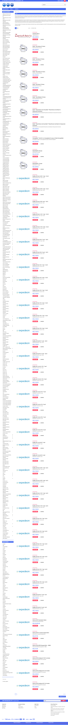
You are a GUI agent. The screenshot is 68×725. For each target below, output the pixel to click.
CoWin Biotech (5, 664)
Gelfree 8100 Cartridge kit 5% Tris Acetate (41, 670)
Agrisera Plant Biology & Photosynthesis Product (6, 47)
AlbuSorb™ (4, 273)
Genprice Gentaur (5, 635)
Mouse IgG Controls (6, 462)
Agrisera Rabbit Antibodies (6, 51)
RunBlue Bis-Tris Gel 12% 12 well (39, 404)
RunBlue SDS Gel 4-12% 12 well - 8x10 (40, 506)
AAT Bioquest (5, 559)
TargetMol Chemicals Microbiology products (6, 171)
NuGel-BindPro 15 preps (37, 163)
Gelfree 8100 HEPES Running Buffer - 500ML (42, 645)
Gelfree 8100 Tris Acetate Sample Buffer (41, 632)
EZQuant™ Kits (5, 373)
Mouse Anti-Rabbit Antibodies (5, 459)
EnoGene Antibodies (6, 352)
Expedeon (4, 625)
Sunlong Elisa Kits (5, 523)
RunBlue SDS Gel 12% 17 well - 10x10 (40, 290)
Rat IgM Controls (5, 505)
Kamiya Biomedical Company (7, 603)
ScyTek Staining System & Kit (7, 230)
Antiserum (4, 284)
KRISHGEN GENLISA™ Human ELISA (7, 442)
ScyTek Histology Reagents (7, 225)
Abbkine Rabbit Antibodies (6, 203)
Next (64, 694)
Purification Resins (5, 482)
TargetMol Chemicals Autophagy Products (6, 166)
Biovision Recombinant (6, 294)
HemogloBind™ (5, 408)
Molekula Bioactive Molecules (5, 129)
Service (4, 156)
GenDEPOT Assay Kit (6, 64)
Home (16, 11)
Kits (3, 439)
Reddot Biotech (5, 582)
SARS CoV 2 (4, 517)
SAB (3, 545)
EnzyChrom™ (4, 353)
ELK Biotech (4, 631)
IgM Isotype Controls (6, 419)
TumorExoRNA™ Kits (6, 530)
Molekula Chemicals (6, 138)
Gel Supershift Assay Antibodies (6, 390)
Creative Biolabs (5, 546)
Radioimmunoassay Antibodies (5, 502)
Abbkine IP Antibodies (6, 190)
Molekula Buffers (5, 132)
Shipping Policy (28, 722)
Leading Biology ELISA (6, 87)
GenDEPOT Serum (5, 76)
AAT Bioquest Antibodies (6, 231)
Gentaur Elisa (5, 395)
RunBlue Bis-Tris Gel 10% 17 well (39, 417)
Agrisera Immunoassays (6, 45)
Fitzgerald (4, 550)
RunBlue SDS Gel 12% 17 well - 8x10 (40, 544)
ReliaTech (4, 602)
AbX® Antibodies (5, 269)
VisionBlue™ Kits (5, 534)
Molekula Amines (5, 127)
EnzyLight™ (4, 356)
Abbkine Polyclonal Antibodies (5, 195)
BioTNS (4, 663)
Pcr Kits (4, 477)
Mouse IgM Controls (6, 463)
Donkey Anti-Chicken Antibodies (6, 334)
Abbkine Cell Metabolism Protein (6, 179)
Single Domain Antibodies (6, 248)
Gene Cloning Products (6, 394)
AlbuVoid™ (4, 274)
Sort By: (29, 28)
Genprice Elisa (5, 639)
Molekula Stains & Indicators (7, 144)
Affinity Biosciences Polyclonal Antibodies (6, 28)
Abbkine (4, 581)
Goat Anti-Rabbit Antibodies (7, 404)
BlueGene (4, 579)
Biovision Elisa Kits (5, 293)
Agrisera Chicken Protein (6, 42)
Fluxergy (4, 651)
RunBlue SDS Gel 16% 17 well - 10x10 (40, 265)
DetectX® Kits (5, 326)
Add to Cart (35, 39)
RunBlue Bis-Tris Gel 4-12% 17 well (39, 366)
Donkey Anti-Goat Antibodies (7, 335)
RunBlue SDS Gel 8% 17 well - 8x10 (40, 594)
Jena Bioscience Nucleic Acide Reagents (6, 217)
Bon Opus (4, 595)
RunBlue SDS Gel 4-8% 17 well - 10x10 (40, 239)
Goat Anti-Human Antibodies (7, 402)
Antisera (4, 282)
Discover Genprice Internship (55, 714)
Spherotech (4, 611)
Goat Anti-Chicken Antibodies (5, 399)
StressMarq (4, 554)
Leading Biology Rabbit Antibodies (6, 114)
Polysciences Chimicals (6, 221)
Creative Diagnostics (6, 577)
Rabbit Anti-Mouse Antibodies (5, 498)
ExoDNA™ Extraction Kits (6, 361)
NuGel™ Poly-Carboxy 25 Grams (39, 71)
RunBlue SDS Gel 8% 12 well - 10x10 (40, 353)
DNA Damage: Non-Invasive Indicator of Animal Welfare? (57, 710)
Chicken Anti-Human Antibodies (6, 307)
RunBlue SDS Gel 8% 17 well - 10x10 (40, 341)
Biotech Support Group (6, 627)
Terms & (17, 722)
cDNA (3, 298)
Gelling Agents (5, 391)
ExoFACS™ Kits (5, 363)
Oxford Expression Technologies (7, 634)
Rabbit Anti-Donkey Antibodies (5, 492)
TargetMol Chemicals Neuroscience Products (6, 174)
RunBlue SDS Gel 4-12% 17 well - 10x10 (41, 214)
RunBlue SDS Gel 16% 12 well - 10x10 (40, 277)
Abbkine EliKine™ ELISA (6, 186)
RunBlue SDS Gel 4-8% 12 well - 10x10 (40, 252)
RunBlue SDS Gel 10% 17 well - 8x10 (40, 569)
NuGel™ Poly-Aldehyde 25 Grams (39, 97)
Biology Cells (4, 289)
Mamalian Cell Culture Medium (6, 446)
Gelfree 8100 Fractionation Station (39, 620)
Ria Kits (4, 509)
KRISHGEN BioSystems (6, 574)
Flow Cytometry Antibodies (7, 384)
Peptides (4, 478)
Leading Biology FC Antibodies (5, 90)
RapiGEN (4, 650)
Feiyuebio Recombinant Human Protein (6, 382)
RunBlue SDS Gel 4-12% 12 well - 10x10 (41, 227)
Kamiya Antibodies (5, 437)
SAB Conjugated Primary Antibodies (6, 513)
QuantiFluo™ (4, 485)
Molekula (4, 589)
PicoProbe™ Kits (5, 481)
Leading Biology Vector (6, 123)
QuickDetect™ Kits (5, 487)
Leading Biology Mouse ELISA (7, 100)
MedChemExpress (5, 578)
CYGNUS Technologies (6, 325)
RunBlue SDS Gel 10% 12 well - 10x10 (40, 328)
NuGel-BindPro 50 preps (37, 150)
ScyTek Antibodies (5, 222)
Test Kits (4, 526)
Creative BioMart (5, 597)
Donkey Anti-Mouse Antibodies (5, 340)
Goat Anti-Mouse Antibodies (7, 403)
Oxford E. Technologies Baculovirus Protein (6, 146)
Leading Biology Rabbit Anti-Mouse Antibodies (7, 110)
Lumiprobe (4, 609)
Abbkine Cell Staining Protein (7, 182)
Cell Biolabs (4, 613)
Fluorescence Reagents (6, 385)
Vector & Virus (5, 531)
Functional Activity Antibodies (5, 387)
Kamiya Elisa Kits (5, 438)
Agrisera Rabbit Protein (6, 54)
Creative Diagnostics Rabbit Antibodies (7, 321)
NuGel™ (4, 469)
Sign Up (62, 0)
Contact (16, 9)
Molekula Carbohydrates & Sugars (6, 137)
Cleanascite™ (5, 314)
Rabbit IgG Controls (5, 500)
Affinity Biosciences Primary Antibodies (7, 31)
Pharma (4, 479)
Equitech (4, 622)
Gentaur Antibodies (5, 215)
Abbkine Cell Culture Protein (7, 13)
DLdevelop (4, 563)
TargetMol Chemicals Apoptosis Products (6, 164)
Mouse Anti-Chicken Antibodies (6, 449)
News (11, 9)
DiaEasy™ (4, 329)
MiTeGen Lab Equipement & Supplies (7, 220)
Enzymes (4, 357)
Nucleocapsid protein (6, 467)
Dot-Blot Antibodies (6, 344)
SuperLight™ (4, 525)
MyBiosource (5, 656)
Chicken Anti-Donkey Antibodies (6, 302)
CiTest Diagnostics (5, 614)
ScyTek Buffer (5, 224)
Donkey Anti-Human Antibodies (6, 338)
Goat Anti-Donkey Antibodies (7, 400)
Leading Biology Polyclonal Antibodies (6, 105)
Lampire (4, 605)
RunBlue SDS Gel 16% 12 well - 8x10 (40, 531)
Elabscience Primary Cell (6, 60)
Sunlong (4, 586)
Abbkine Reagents (5, 206)
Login (59, 0)
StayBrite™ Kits (5, 521)
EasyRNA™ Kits (5, 345)
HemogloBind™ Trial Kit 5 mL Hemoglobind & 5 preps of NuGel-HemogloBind (48, 138)
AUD (22, 0)
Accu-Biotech (5, 648)
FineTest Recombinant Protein (6, 245)
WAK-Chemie (5, 660)
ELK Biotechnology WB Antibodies (6, 255)
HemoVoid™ (4, 410)
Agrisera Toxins (5, 55)
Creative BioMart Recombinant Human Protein (7, 241)
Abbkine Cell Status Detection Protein (5, 185)
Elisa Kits (4, 351)
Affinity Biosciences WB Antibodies (6, 38)
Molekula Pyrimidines (6, 140)
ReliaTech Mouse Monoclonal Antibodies (7, 260)
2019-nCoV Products (6, 265)
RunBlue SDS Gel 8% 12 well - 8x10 (40, 607)
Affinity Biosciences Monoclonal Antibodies (6, 23)
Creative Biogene (5, 667)
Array (3, 285)
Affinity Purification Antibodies (5, 272)
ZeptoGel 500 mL (36, 33)
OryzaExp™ (4, 471)
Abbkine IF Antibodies (6, 189)
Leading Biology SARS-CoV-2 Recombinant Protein (7, 122)
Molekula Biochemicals (6, 131)
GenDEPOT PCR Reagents (6, 72)
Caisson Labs (5, 617)
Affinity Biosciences (5, 573)
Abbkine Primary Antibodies (7, 197)
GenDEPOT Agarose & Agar (7, 62)
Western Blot (4, 535)
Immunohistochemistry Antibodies (6, 428)
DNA (3, 330)
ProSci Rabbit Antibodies (6, 234)
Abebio (4, 583)
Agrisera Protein (5, 50)
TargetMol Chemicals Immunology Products (6, 169)
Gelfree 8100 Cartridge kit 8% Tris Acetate (41, 683)
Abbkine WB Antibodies (6, 211)
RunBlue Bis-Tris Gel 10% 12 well (39, 429)
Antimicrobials (5, 281)
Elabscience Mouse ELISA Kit (7, 348)
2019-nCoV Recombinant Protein (6, 268)
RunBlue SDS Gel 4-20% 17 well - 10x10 (41, 176)
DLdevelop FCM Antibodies (7, 243)
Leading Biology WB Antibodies (5, 126)
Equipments (4, 360)
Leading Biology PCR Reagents (6, 102)
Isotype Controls (5, 433)
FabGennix (4, 585)
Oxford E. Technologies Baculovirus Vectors (6, 148)
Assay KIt (4, 56)
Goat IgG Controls (5, 406)
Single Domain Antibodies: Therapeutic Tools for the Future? (58, 707)
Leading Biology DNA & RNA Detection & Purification (7, 86)
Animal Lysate (5, 278)
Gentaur (4, 607)
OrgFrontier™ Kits (5, 470)
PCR (3, 475)
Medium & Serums (5, 447)
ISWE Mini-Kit (5, 435)
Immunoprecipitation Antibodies (6, 430)
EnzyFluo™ (4, 355)
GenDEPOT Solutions (6, 77)
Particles (4, 474)
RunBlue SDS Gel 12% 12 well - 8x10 (40, 556)
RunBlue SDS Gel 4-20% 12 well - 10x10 (41, 188)
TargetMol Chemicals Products (6, 176)
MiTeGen (4, 599)
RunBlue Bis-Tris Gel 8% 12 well (39, 455)
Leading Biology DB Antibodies (5, 83)
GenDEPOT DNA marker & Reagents (6, 71)
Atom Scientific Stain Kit (6, 58)
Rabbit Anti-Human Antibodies (5, 496)
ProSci (4, 549)
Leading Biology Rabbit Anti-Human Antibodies (7, 107)
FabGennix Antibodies (6, 376)
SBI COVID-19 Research (6, 518)
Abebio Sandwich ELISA (6, 212)
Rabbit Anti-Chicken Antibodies (6, 490)
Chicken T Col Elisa (5, 313)
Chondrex (4, 619)
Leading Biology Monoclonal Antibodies (7, 98)
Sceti (3, 591)
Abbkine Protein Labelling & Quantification (7, 200)
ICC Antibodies (5, 416)
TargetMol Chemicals (6, 655)
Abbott (4, 643)
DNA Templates (5, 538)
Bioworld (4, 569)
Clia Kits (4, 316)
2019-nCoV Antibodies (6, 264)
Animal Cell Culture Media (6, 277)
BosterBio (4, 567)
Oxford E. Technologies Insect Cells (6, 151)
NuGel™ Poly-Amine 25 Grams (38, 84)
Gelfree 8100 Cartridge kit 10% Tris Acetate (41, 658)
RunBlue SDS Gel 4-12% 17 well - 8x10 (40, 493)
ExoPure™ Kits (5, 364)
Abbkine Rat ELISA (5, 204)
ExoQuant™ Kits (5, 365)
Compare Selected (62, 696)
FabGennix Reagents (6, 380)
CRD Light (4, 652)
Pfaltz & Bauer (5, 571)
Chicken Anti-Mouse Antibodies (6, 309)
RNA (3, 510)
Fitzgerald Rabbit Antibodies (7, 246)
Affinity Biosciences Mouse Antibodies (7, 26)
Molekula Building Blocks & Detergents (7, 134)
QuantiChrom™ (5, 483)
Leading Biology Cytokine (6, 81)
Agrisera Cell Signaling (6, 41)
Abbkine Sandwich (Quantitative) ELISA (6, 208)
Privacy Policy (50, 722)
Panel (3, 473)
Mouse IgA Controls (6, 461)
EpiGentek (4, 557)
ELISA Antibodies (5, 349)
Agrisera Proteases (5, 48)
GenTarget (4, 593)
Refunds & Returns (39, 722)
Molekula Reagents (5, 141)
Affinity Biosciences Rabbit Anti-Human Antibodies (6, 33)
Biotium (4, 553)
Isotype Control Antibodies (7, 431)
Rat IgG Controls (5, 504)
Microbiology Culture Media (7, 451)
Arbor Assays (5, 615)
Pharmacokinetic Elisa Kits (6, 261)
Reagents (4, 506)
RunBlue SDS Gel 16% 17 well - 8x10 (40, 518)
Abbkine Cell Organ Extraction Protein (5, 181)
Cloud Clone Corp (5, 566)
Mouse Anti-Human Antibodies (5, 457)
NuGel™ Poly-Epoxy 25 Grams (38, 59)
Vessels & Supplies (5, 533)
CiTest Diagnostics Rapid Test (6, 239)
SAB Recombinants (5, 515)
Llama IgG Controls (5, 443)
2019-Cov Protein (5, 263)
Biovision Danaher (53, 705)
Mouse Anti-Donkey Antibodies (5, 453)
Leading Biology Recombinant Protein (7, 117)
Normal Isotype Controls (6, 466)
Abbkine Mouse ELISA (6, 193)
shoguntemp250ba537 (6, 157)
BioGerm (4, 668)
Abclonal (4, 570)
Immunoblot (4, 420)
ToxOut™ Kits (5, 529)
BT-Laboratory (5, 558)
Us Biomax (4, 601)
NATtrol (4, 465)
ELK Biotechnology (5, 561)
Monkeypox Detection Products (6, 257)
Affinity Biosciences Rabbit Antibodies (6, 35)
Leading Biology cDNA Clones (7, 80)
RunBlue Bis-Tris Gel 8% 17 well (39, 442)
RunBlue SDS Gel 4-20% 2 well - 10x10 (40, 201)
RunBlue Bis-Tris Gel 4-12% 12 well (39, 379)
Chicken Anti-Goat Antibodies (5, 304)
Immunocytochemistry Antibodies (6, 423)
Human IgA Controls (6, 412)
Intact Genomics (5, 642)
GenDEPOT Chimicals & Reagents (6, 68)
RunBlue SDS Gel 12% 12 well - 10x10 (40, 303)
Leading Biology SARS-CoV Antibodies (7, 119)
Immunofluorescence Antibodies (6, 425)
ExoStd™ (4, 368)
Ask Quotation (6, 9)
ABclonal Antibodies (6, 233)
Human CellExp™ (5, 411)
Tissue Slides (5, 527)
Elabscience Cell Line (6, 59)
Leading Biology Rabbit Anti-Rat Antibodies (7, 112)
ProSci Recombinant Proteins (7, 155)
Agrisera (4, 594)
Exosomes (4, 367)
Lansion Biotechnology (6, 654)
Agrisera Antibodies (5, 39)
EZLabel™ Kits (5, 372)
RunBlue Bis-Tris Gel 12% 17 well (39, 391)
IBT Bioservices (5, 626)
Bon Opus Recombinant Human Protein (6, 236)
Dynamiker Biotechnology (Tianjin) (8, 672)
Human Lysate (5, 415)
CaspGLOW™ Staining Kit (6, 297)
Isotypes (4, 434)
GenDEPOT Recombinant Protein (6, 74)
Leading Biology (5, 562)
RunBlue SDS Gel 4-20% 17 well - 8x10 (40, 467)
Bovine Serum (53, 715)
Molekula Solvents (5, 142)
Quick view (23, 40)
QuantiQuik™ (4, 486)
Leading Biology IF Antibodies (7, 96)
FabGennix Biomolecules (6, 377)
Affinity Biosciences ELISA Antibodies (6, 21)
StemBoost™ (4, 522)
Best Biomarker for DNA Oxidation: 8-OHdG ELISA (57, 708)
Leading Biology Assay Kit (6, 78)
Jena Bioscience (5, 590)
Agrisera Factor (5, 43)
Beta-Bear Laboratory (6, 671)
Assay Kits (4, 286)
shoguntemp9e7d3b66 (6, 160)
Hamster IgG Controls (6, 407)
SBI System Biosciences (6, 598)
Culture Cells (4, 322)
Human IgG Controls (6, 414)
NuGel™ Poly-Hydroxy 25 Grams (39, 46)
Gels (18, 11)
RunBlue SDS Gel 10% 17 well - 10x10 (40, 315)
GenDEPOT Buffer (5, 66)
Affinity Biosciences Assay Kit (6, 16)
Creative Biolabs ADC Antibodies (6, 250)
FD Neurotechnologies (6, 630)
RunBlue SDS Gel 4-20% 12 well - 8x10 (40, 480)
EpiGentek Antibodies (6, 359)
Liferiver (4, 659)
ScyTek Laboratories (6, 610)
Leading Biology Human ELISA (6, 95)
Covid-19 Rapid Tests (6, 318)
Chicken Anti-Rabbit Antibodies (6, 312)
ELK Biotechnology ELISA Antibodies (6, 253)
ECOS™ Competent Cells (6, 347)
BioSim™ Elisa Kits (5, 290)
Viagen (4, 638)
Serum (4, 519)
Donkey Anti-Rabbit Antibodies (5, 343)
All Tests (4, 276)
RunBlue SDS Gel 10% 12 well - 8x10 (40, 582)
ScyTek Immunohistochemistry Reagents (6, 228)
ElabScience (4, 565)
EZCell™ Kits (4, 369)
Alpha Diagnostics (5, 587)
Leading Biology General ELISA (6, 92)
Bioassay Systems (5, 623)
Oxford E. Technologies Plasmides (6, 153)
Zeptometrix (4, 618)
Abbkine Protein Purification (7, 202)
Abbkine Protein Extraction (6, 198)
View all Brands (5, 675)
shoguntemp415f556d (6, 159)
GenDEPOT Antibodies (6, 63)
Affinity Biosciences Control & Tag (7, 18)
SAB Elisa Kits (5, 514)
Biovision (4, 575)
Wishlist (19, 705)
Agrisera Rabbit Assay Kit (6, 52)
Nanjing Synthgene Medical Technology (6, 647)
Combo (4, 317)
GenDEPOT (4, 606)
